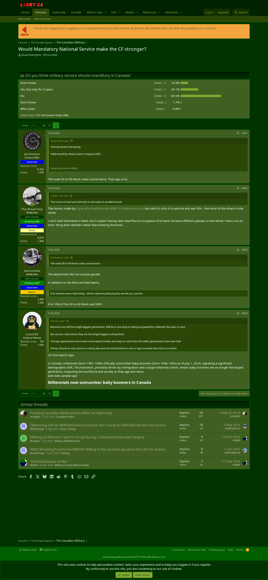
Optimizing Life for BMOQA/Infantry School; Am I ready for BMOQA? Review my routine (98, 425)
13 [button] (160, 83)
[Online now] (32, 205)
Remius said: (57, 321)
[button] (105, 12)
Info (114, 12)
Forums (40, 12)
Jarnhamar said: (59, 257)
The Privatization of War (48, 461)
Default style (29, 550)
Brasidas (35, 441)
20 (43, 125)
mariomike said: (59, 141)
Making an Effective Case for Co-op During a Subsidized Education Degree (87, 437)
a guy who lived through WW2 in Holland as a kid (109, 208)
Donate (76, 12)
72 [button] (160, 96)
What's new (94, 12)
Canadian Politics (65, 416)
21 (49, 125)
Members (171, 12)
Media (130, 12)
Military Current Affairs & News (72, 465)
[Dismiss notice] (246, 28)
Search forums (42, 19)
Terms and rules (197, 550)
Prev (25, 125)
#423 (245, 249)
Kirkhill (236, 440)
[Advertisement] (64, 64)
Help (230, 550)
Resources (150, 12)
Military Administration (67, 441)
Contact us (178, 550)
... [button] (38, 125)
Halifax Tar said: (59, 196)
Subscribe (58, 12)
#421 (245, 133)
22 (56, 125)
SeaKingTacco (232, 428)
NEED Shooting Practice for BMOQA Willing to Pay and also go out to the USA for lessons (98, 449)
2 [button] (161, 102)
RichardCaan (37, 429)
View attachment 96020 (64, 168)
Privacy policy (217, 550)
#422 (245, 188)
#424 (245, 313)
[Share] (238, 133)
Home (25, 12)
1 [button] (161, 109)
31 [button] (160, 89)
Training (64, 453)
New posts (24, 19)
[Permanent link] (153, 383)
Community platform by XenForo (134, 556)
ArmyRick (35, 416)
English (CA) (49, 550)
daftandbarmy (232, 452)
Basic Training (68, 429)
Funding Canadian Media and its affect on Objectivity (71, 413)
